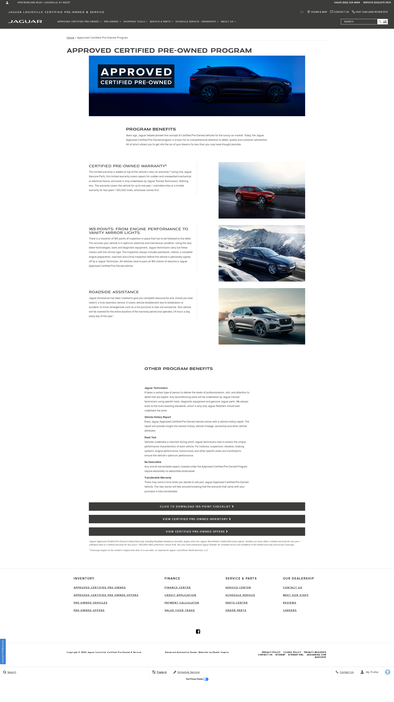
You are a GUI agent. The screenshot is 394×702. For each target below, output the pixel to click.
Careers (290, 610)
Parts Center (237, 602)
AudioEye (320, 657)
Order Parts (236, 610)
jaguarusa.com (316, 655)
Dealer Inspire (221, 652)
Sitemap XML (296, 655)
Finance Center (178, 587)
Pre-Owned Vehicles (91, 602)
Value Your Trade (180, 610)
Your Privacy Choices (194, 679)
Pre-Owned (111, 21)
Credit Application (180, 595)
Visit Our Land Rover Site (372, 12)
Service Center (238, 587)
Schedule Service (187, 21)
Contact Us (341, 12)
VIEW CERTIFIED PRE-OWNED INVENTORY (195, 519)
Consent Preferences (2, 651)
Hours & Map (319, 12)
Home (70, 37)
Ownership (208, 21)
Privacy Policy (271, 652)
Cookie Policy (292, 652)
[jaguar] (25, 21)
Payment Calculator (182, 602)
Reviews (289, 602)
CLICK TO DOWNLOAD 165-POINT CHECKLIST (195, 506)
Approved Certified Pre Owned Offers (106, 595)
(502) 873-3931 (382, 2)
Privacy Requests (315, 652)
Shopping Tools (134, 21)
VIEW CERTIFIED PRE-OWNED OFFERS (195, 531)
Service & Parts (160, 21)
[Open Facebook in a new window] (198, 631)
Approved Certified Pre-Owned (78, 21)
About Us (227, 21)
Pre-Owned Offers (89, 610)
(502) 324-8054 (351, 2)
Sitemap (280, 655)
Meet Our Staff (296, 595)
